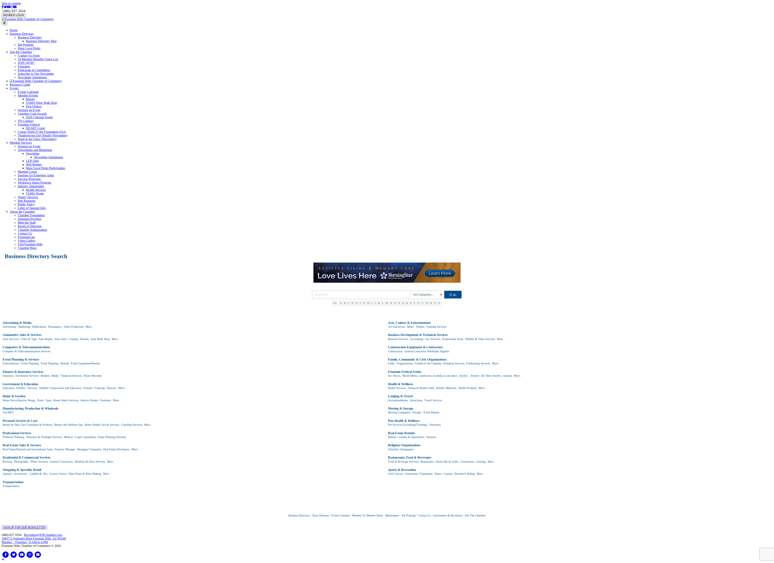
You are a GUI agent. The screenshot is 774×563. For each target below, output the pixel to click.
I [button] (371, 303)
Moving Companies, (399, 412)
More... (89, 326)
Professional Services (17, 433)
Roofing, (8, 461)
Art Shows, (394, 375)
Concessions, (467, 461)
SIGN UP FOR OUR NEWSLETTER (24, 527)
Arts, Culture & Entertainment (409, 322)
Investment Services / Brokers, (33, 375)
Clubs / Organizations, (400, 363)
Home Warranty (93, 375)
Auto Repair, (45, 339)
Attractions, (416, 400)
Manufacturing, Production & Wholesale (30, 408)
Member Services (21, 142)
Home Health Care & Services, (102, 424)
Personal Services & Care (20, 420)
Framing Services (436, 326)
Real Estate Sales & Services (22, 445)
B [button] (344, 303)
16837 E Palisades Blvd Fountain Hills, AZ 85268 (34, 540)
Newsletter (33, 153)
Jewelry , (464, 375)
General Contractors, (61, 461)
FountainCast (26, 237)
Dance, (438, 473)
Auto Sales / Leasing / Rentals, (71, 339)
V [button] (422, 303)
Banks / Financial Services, (67, 375)
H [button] (368, 303)
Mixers (30, 99)
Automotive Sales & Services (22, 335)
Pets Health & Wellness (403, 420)
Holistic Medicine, (446, 388)
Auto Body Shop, (100, 339)
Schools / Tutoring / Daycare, (100, 388)
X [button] (431, 303)
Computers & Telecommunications (26, 347)
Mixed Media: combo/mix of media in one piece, (430, 375)
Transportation (13, 482)
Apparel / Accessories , (16, 473)
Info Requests (26, 200)
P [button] (399, 303)
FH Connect (25, 121)
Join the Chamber (21, 52)
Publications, (39, 326)
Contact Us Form (29, 55)
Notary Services (28, 197)
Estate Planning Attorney (112, 437)
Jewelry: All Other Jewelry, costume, (492, 375)
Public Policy (26, 204)
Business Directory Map (41, 41)
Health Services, (397, 388)
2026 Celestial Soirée (39, 117)
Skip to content (11, 3)
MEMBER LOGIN (13, 15)
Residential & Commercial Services (27, 457)
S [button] (410, 303)
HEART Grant (35, 128)
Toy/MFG (8, 412)
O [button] (395, 303)
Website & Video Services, (480, 339)
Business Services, (398, 339)
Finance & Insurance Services (23, 371)
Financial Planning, (14, 437)
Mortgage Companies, (89, 449)
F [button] (360, 303)
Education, (9, 388)
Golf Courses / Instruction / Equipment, (410, 473)
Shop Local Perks (29, 48)
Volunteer (24, 66)
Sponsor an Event (29, 110)
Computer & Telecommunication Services (26, 351)
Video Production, (73, 326)
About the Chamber (22, 211)
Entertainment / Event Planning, (21, 363)
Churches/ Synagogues (401, 449)
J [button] (375, 303)
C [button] (348, 303)
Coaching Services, (132, 424)
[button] (3, 559)
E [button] (356, 303)
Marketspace (392, 515)
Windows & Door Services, (90, 461)
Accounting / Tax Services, (425, 339)
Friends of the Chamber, (428, 363)
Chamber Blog (27, 248)
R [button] (407, 303)
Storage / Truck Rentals (425, 412)
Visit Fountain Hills (30, 244)
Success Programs (29, 179)
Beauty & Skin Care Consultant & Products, (28, 424)
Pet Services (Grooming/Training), (408, 424)
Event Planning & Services (21, 359)
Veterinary (435, 424)
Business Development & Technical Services (418, 335)
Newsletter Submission (32, 77)
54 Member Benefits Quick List (38, 59)
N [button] (391, 303)
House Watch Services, (66, 400)
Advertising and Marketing (35, 150)
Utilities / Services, (27, 388)
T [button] (414, 303)
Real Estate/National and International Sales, (28, 449)
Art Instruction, (397, 326)
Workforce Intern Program (34, 182)
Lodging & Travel (400, 396)
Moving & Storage (400, 408)
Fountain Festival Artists (404, 371)
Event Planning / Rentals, (55, 363)
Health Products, (467, 388)
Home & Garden (14, 396)
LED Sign (32, 161)
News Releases (320, 515)
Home (14, 30)
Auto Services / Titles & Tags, (20, 339)
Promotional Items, (453, 339)
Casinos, (448, 473)
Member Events (28, 95)
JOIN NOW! (26, 63)
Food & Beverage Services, (403, 461)
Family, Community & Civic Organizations (417, 359)
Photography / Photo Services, (31, 461)
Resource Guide (20, 84)
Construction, (395, 351)
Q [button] (403, 303)
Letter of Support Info (32, 208)
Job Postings (26, 44)
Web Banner (34, 164)
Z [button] (439, 303)
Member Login (27, 171)
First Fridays (34, 106)
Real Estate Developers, (116, 449)
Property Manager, (65, 449)
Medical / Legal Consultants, (80, 437)
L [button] (383, 303)
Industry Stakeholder (31, 186)
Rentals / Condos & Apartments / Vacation (412, 437)
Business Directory (22, 33)
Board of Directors (30, 226)
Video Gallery (27, 240)
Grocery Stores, (58, 473)
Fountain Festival (29, 124)
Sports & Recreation (402, 469)
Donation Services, (454, 363)
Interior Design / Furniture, (96, 400)
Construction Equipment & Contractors (415, 347)
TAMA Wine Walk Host (41, 102)
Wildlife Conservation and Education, (60, 388)
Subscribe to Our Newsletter (36, 73)
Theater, (420, 326)
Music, (411, 326)
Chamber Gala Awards (32, 113)
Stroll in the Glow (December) (37, 139)
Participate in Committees (34, 70)
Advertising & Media (17, 322)
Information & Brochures (447, 515)
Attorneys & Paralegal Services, (44, 437)
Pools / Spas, (44, 400)
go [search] (454, 294)
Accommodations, (398, 400)
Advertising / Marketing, (17, 326)
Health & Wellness (400, 384)
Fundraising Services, (478, 363)
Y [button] (435, 303)
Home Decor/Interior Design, (19, 400)
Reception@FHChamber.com (43, 535)
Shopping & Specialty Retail (22, 469)
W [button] (427, 303)
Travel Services (433, 400)
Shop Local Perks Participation (45, 168)
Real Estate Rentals (401, 433)
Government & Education (20, 384)
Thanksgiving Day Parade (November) (42, 135)
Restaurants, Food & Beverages (409, 457)
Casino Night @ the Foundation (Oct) (42, 131)
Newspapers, (55, 326)
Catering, (481, 461)
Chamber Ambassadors (32, 229)
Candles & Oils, (39, 473)
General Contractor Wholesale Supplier (427, 351)
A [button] (341, 303)
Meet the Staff (27, 222)
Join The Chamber (475, 515)
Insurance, (8, 375)
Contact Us (25, 233)
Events (14, 88)
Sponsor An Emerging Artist (36, 175)
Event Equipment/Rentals (85, 363)
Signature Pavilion (29, 219)
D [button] (352, 303)
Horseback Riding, (464, 473)
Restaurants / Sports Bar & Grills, (439, 461)
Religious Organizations (404, 445)
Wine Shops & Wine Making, (85, 473)
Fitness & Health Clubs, (421, 388)
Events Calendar (28, 92)
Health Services (36, 190)
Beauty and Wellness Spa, (68, 424)
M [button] (387, 303)
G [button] (364, 303)
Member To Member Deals (367, 515)
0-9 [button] (334, 303)
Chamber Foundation (31, 215)
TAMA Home (35, 193)
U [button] (418, 303)
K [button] (379, 303)
